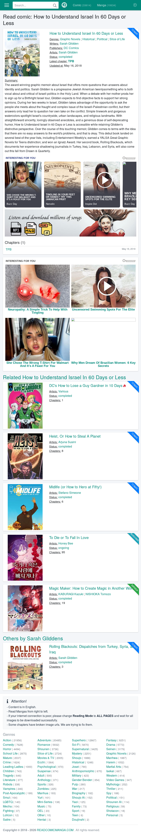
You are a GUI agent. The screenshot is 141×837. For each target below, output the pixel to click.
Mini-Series (48, 802)
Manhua (46, 793)
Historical (88, 39)
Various (63, 391)
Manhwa (116, 758)
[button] (6, 5)
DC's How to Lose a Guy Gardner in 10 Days (85, 385)
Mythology (116, 784)
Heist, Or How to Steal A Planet (75, 436)
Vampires (13, 789)
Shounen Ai (117, 802)
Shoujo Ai (82, 797)
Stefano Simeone (69, 492)
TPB (71, 61)
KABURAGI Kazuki (70, 594)
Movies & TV (50, 758)
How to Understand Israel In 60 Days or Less (86, 33)
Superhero (84, 740)
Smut (10, 797)
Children (12, 771)
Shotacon (115, 811)
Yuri (43, 797)
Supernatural (85, 749)
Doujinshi (80, 819)
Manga (106, 5)
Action (12, 740)
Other (44, 815)
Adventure (49, 740)
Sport (78, 811)
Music (44, 806)
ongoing (63, 548)
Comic (82, 5)
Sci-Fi (80, 744)
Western (115, 775)
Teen (77, 815)
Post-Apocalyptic (18, 793)
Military (80, 775)
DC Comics (71, 48)
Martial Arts (117, 766)
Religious (115, 806)
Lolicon (11, 815)
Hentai (44, 819)
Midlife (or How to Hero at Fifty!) (75, 486)
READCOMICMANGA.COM (55, 830)
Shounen (48, 749)
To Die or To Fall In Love (69, 537)
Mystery (81, 753)
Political (102, 39)
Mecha (11, 806)
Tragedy (12, 775)
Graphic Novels (70, 39)
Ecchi (45, 762)
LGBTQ (11, 802)
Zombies (47, 789)
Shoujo (81, 758)
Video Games (119, 780)
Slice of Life (117, 39)
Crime (11, 762)
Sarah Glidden (69, 43)
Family (79, 806)
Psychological (50, 766)
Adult (44, 775)
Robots (11, 784)
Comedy (13, 744)
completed (65, 57)
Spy (112, 793)
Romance (48, 744)
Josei (79, 766)
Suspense (47, 771)
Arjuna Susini (67, 442)
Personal (114, 815)
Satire (9, 819)
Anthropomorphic (87, 771)
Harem (115, 762)
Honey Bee (65, 543)
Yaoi (79, 802)
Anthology (47, 780)
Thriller (114, 789)
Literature (13, 780)
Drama (115, 744)
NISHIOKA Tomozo (98, 594)
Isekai (114, 771)
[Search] (55, 5)
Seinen (115, 749)
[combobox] (36, 5)
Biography (82, 793)
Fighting (11, 811)
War (78, 789)
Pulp (79, 784)
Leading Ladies (17, 766)
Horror (11, 749)
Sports (45, 784)
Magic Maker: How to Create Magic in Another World (92, 588)
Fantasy (116, 740)
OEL (43, 811)
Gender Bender (86, 780)
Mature (12, 758)
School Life (15, 753)
